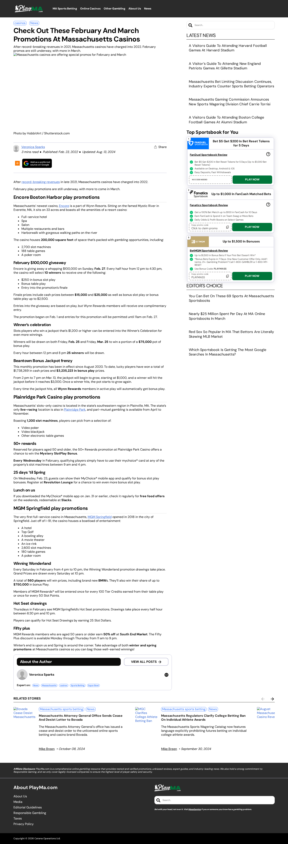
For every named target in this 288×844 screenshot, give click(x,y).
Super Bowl (93, 685)
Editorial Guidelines (27, 807)
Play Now (252, 179)
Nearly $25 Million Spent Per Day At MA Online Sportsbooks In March (227, 316)
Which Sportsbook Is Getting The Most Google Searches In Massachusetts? (227, 352)
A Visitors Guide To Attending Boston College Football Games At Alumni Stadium (226, 119)
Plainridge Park (75, 409)
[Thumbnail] (24, 713)
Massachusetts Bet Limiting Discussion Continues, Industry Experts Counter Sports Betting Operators (231, 84)
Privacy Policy (23, 824)
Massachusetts (49, 685)
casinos (20, 23)
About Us (20, 796)
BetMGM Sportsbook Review (209, 250)
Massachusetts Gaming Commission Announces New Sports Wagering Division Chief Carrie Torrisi (229, 101)
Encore (64, 206)
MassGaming (194, 809)
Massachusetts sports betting (61, 709)
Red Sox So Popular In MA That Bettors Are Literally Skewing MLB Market (231, 334)
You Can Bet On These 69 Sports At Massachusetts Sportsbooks (231, 298)
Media (17, 802)
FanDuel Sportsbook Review (208, 155)
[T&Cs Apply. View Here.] (268, 154)
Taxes (17, 818)
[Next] (272, 699)
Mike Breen (47, 749)
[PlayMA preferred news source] (37, 163)
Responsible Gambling (29, 813)
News (34, 23)
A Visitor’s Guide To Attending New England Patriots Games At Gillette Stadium (225, 66)
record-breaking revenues (41, 182)
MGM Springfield (100, 517)
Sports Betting (78, 685)
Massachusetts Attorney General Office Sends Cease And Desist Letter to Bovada (81, 718)
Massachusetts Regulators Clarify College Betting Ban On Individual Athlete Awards (203, 718)
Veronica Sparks (33, 147)
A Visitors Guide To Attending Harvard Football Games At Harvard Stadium (228, 48)
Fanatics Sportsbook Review (209, 205)
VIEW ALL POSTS (144, 662)
